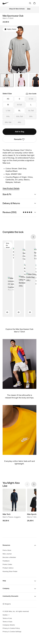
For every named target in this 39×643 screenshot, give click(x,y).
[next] (33, 236)
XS (8, 99)
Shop (28, 9)
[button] (6, 313)
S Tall (31, 99)
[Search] (30, 3)
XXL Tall (19, 116)
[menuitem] (6, 615)
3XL (31, 116)
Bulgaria (8, 604)
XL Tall (31, 110)
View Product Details (11, 188)
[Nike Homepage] (6, 3)
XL (19, 110)
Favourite (18, 139)
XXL (8, 116)
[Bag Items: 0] (34, 3)
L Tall (8, 110)
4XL (19, 122)
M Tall (19, 105)
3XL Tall (8, 122)
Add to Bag (19, 132)
